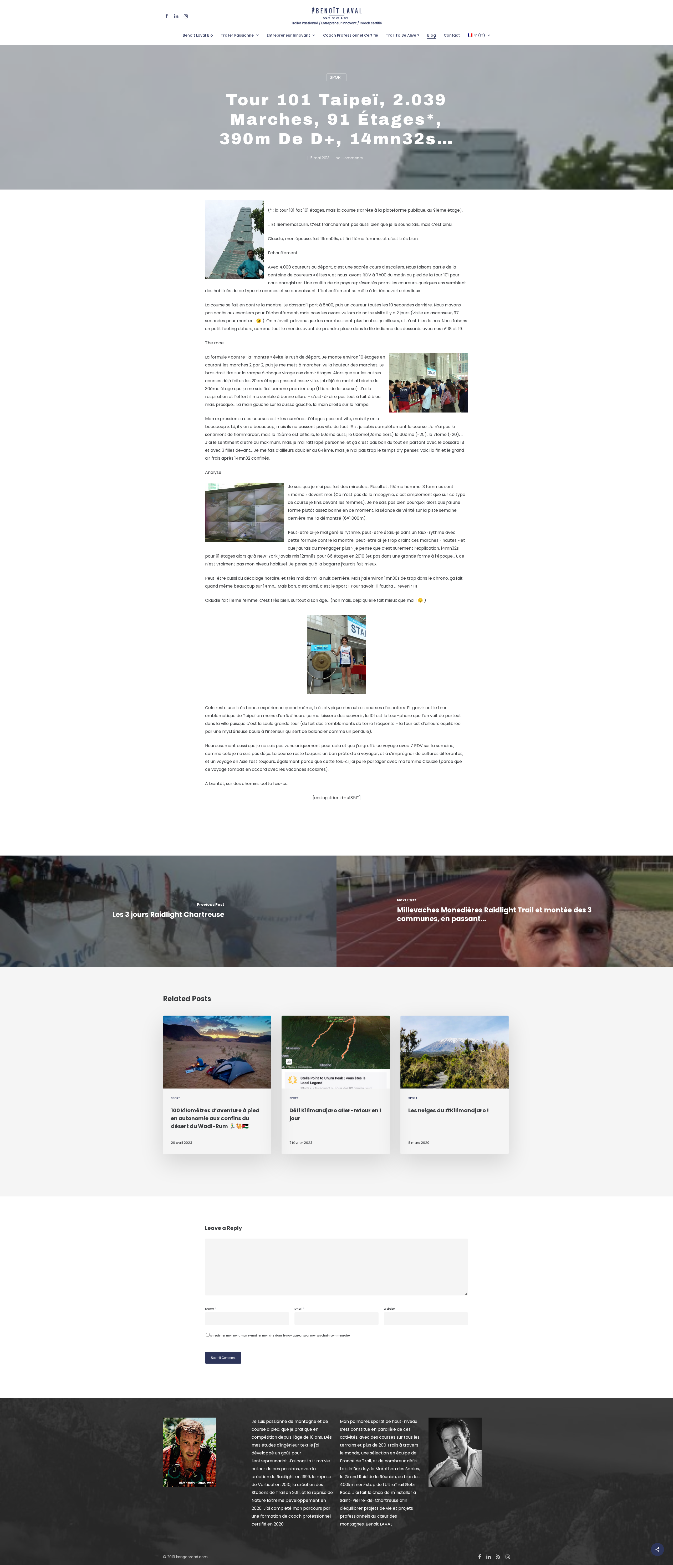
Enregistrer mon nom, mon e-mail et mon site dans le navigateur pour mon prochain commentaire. (280, 1336)
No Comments (349, 158)
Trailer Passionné (237, 35)
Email (299, 1309)
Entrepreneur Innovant (288, 35)
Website (389, 1309)
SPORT (336, 77)
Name (210, 1309)
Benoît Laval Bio (198, 35)
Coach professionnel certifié (350, 35)
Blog (431, 35)
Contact (452, 35)
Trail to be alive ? (402, 35)
